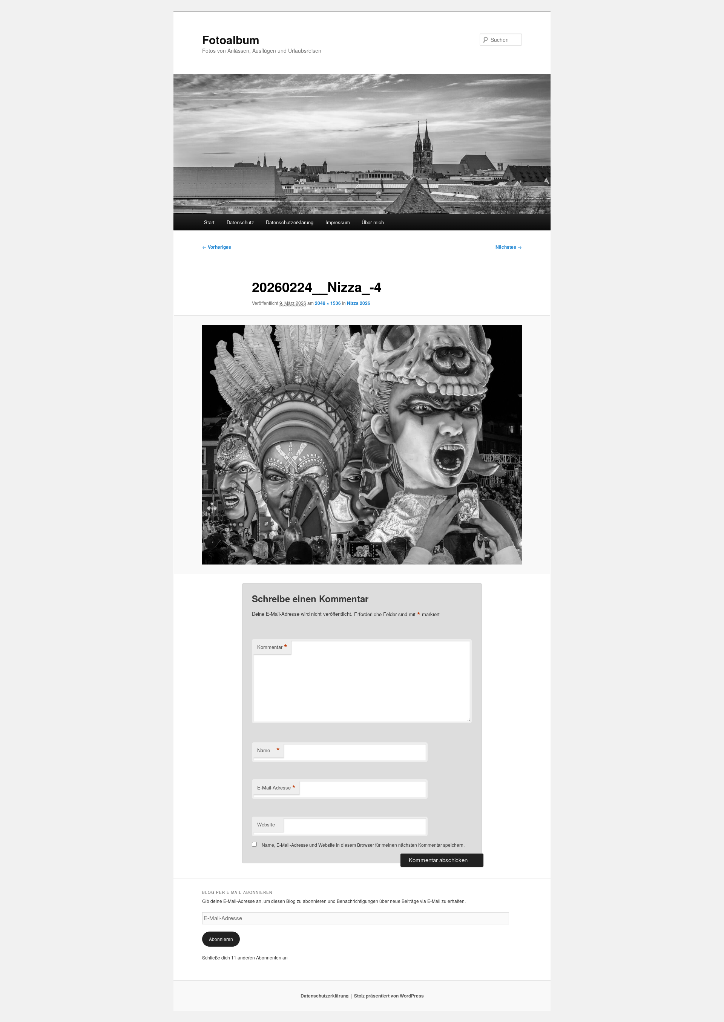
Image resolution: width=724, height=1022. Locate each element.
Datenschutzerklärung (289, 222)
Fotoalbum (230, 39)
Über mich (373, 222)
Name (268, 750)
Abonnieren (221, 939)
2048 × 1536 (328, 303)
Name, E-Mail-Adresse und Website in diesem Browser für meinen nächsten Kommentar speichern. (363, 844)
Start (209, 222)
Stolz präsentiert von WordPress (389, 995)
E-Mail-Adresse (276, 788)
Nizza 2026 (358, 303)
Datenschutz (240, 222)
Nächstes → (508, 246)
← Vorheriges (216, 246)
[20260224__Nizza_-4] (362, 445)
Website (266, 824)
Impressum (337, 222)
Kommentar (272, 647)
